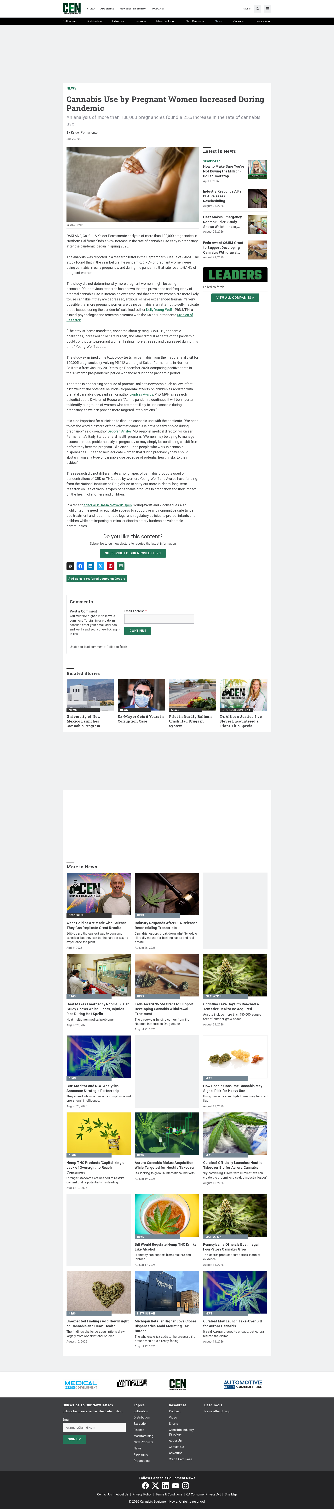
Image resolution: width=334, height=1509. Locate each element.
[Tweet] (100, 566)
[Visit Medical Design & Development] (81, 1384)
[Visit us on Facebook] (145, 1485)
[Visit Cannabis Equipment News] (178, 1384)
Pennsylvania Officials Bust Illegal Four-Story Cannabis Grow (231, 1246)
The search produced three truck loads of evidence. (232, 1257)
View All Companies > (235, 297)
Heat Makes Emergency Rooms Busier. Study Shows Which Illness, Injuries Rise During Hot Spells (222, 222)
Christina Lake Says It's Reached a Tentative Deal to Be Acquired (231, 1006)
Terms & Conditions (169, 1494)
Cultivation (213, 996)
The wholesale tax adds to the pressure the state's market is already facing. (165, 1339)
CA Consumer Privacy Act (203, 1494)
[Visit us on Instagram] (185, 1485)
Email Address (135, 611)
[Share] (80, 566)
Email (66, 1419)
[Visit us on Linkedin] (165, 1485)
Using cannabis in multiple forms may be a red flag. (235, 1098)
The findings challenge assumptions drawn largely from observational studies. (96, 1334)
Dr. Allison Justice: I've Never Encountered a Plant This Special (241, 721)
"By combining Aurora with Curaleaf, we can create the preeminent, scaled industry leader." (235, 1175)
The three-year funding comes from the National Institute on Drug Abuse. (162, 1022)
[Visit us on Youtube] (175, 1485)
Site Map (231, 1494)
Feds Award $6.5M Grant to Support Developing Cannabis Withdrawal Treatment (223, 248)
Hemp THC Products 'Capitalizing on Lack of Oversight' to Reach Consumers (96, 1167)
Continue (138, 631)
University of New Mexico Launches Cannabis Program (83, 721)
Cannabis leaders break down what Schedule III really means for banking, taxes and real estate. (166, 938)
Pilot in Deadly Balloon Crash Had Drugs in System (190, 721)
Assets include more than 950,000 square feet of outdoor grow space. (232, 1017)
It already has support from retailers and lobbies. (163, 1257)
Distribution (146, 1313)
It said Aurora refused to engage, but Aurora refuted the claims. (233, 1334)
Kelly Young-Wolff (160, 310)
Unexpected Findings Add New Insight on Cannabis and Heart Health (97, 1323)
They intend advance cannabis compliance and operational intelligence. (98, 1098)
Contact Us (104, 1494)
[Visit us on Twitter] (155, 1485)
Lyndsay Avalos (141, 394)
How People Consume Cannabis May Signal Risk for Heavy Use (232, 1088)
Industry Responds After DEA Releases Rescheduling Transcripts (223, 196)
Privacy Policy (142, 1494)
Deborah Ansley (119, 431)
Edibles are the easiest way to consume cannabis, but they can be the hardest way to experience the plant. (97, 938)
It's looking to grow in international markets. (165, 1173)
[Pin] (110, 566)
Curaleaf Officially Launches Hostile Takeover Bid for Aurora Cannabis (232, 1165)
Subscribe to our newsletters (133, 553)
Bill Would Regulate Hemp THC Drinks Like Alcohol (165, 1246)
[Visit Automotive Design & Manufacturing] (243, 1384)
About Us (122, 1494)
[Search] (257, 9)
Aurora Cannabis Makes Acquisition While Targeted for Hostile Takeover (165, 1165)
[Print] (70, 566)
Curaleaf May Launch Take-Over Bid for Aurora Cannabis (232, 1323)
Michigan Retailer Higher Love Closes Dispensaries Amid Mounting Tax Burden (165, 1326)
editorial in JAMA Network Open (108, 505)
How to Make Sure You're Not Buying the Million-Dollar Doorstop (223, 171)
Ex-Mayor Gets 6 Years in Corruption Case (141, 718)
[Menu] (267, 9)
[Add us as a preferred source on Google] (120, 566)
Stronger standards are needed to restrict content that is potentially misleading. (95, 1180)
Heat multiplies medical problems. (90, 1019)
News (71, 88)
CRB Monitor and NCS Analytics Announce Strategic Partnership (92, 1088)
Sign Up (74, 1439)
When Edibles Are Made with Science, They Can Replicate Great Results (97, 925)
